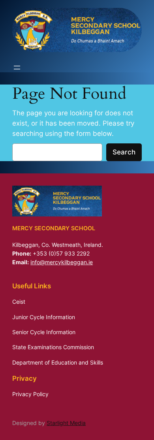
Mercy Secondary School (53, 228)
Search (124, 152)
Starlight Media (66, 422)
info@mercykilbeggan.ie (61, 262)
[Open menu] (17, 67)
